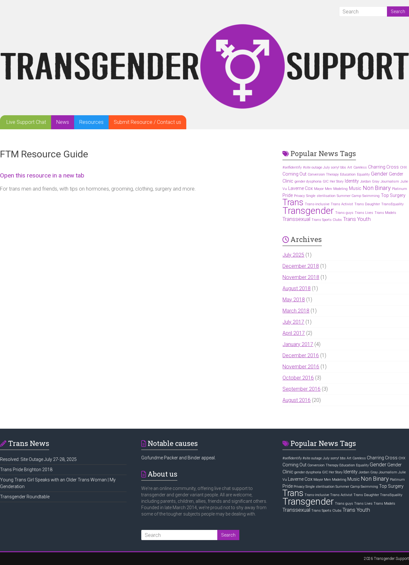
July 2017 (293, 322)
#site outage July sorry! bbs (324, 167)
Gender (379, 174)
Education (348, 174)
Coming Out (294, 174)
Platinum (399, 189)
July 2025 (293, 255)
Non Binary (377, 188)
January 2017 (297, 344)
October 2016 (298, 378)
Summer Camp (349, 196)
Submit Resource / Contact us (147, 122)
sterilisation (326, 196)
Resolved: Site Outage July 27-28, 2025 (38, 459)
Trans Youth (357, 219)
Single (310, 196)
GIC (325, 181)
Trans (293, 202)
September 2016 (301, 389)
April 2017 (293, 333)
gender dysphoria (308, 181)
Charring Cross (383, 167)
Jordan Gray (369, 181)
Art (349, 167)
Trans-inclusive (317, 204)
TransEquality (392, 204)
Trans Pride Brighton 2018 (26, 469)
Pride (287, 195)
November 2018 (300, 277)
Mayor (319, 189)
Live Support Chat (26, 122)
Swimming (371, 196)
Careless (360, 167)
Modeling (340, 189)
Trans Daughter (367, 204)
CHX (403, 167)
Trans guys (344, 213)
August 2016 (296, 400)
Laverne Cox (300, 188)
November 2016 (300, 367)
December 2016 (300, 355)
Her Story (336, 181)
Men (328, 189)
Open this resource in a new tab (42, 175)
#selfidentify (292, 167)
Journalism (390, 181)
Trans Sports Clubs (327, 220)
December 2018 (300, 266)
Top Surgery (393, 195)
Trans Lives (364, 213)
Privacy (299, 196)
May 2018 (293, 300)
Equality (363, 174)
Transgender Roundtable (25, 496)
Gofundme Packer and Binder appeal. (178, 457)
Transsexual (296, 219)
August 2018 (296, 288)
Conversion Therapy (323, 174)
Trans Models (385, 213)
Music (355, 188)
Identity (352, 181)
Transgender (308, 210)
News (62, 122)
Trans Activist (342, 204)
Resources (91, 122)
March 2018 (295, 311)
